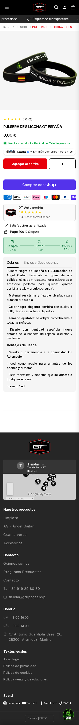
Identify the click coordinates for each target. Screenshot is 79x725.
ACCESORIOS (21, 27)
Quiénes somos (16, 563)
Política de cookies (17, 672)
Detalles (13, 262)
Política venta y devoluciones (25, 679)
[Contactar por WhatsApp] (68, 714)
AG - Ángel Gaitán (18, 526)
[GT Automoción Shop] (39, 7)
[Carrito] (73, 7)
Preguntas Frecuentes (22, 572)
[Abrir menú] (6, 7)
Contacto (11, 580)
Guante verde (15, 535)
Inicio (6, 27)
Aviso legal (11, 659)
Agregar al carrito (25, 164)
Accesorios (13, 543)
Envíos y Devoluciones (41, 262)
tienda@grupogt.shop (27, 597)
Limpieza (10, 518)
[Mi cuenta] (64, 7)
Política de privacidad (19, 666)
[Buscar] (56, 7)
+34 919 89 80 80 (24, 589)
